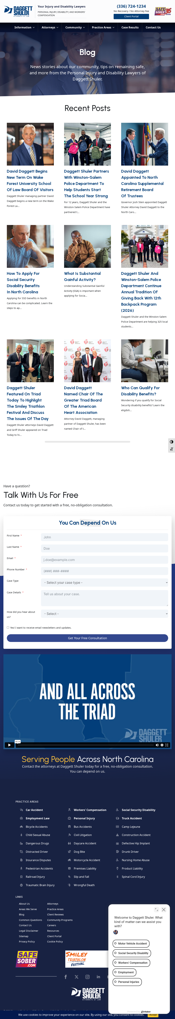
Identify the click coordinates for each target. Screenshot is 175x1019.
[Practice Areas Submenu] (114, 27)
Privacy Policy (27, 941)
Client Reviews (55, 914)
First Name (13, 535)
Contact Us (153, 27)
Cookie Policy (55, 941)
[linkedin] (98, 977)
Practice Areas (101, 27)
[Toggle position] (156, 909)
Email (10, 558)
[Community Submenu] (85, 27)
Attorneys (48, 27)
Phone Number (16, 569)
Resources (53, 930)
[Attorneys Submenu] (58, 27)
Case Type (12, 580)
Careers (51, 925)
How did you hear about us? (21, 614)
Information (23, 27)
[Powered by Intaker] (146, 1012)
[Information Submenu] (34, 27)
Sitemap (23, 936)
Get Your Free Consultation (87, 638)
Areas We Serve (28, 909)
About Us (24, 903)
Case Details (14, 592)
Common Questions (30, 920)
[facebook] (66, 977)
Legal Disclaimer (28, 930)
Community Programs (60, 920)
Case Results (130, 27)
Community (73, 27)
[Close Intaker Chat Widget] (163, 909)
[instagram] (87, 977)
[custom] (77, 977)
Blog (21, 914)
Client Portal (54, 936)
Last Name (13, 546)
